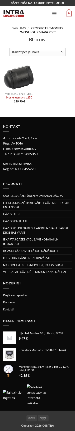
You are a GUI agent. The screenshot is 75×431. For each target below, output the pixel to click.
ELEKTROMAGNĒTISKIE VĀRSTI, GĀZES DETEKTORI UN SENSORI (36, 205)
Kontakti (8, 309)
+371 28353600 (27, 154)
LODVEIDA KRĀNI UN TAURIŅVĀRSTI (26, 258)
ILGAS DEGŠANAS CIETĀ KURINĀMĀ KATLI (30, 251)
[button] (54, 13)
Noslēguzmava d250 (19, 97)
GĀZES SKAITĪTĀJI (15, 221)
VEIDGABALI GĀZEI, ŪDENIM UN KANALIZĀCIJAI (34, 272)
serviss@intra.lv (25, 149)
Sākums (19, 28)
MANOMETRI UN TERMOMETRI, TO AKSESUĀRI (33, 265)
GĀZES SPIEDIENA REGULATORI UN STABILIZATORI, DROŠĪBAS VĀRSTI (36, 230)
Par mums (9, 302)
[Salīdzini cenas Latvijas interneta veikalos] (38, 394)
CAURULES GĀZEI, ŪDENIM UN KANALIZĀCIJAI (33, 195)
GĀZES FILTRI (11, 214)
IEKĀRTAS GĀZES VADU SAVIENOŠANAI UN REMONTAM (30, 241)
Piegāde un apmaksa (15, 295)
